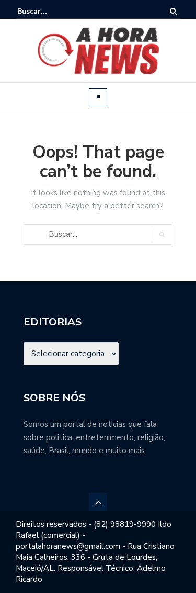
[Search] (173, 11)
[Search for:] (49, 11)
